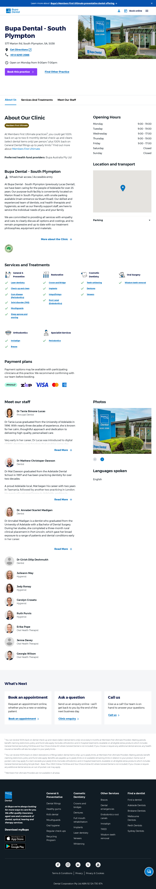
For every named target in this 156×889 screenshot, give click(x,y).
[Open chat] (149, 871)
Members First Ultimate (26, 148)
